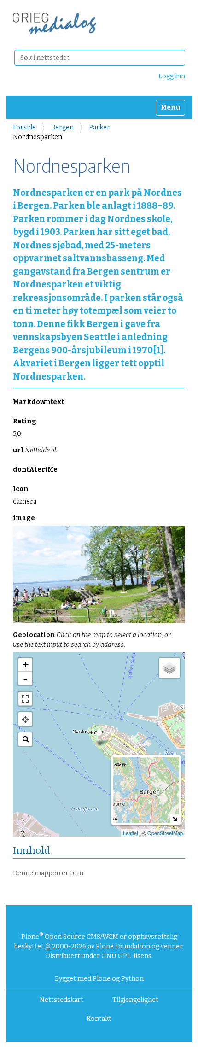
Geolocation (92, 640)
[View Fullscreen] (25, 699)
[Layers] (169, 668)
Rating (24, 421)
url (35, 450)
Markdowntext (38, 402)
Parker (99, 127)
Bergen (62, 127)
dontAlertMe (35, 470)
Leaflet (130, 833)
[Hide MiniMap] (174, 818)
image (24, 518)
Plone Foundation (123, 946)
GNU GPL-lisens (126, 956)
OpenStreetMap (165, 833)
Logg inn (171, 76)
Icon (21, 489)
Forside (24, 127)
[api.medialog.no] (54, 23)
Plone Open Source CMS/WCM (69, 937)
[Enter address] (25, 739)
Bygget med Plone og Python (99, 979)
